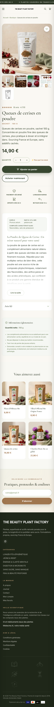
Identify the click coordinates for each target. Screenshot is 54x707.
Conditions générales (11, 637)
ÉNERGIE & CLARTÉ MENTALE (15, 562)
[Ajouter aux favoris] (46, 29)
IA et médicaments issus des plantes (18, 622)
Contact (6, 593)
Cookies (6, 649)
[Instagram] (5, 541)
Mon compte (8, 596)
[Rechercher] (45, 9)
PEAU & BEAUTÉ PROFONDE (15, 573)
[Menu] (3, 8)
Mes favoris (8, 600)
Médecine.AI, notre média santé (16, 626)
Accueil (5, 18)
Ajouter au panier (28, 169)
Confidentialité (9, 645)
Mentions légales (10, 641)
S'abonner (27, 501)
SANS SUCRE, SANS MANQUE (16, 569)
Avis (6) (8, 306)
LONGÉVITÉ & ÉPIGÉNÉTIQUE (15, 554)
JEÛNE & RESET (9, 558)
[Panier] (50, 9)
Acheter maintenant (15, 178)
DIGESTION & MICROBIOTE (14, 566)
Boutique (13, 18)
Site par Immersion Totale (12, 698)
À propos (7, 585)
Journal (6, 589)
